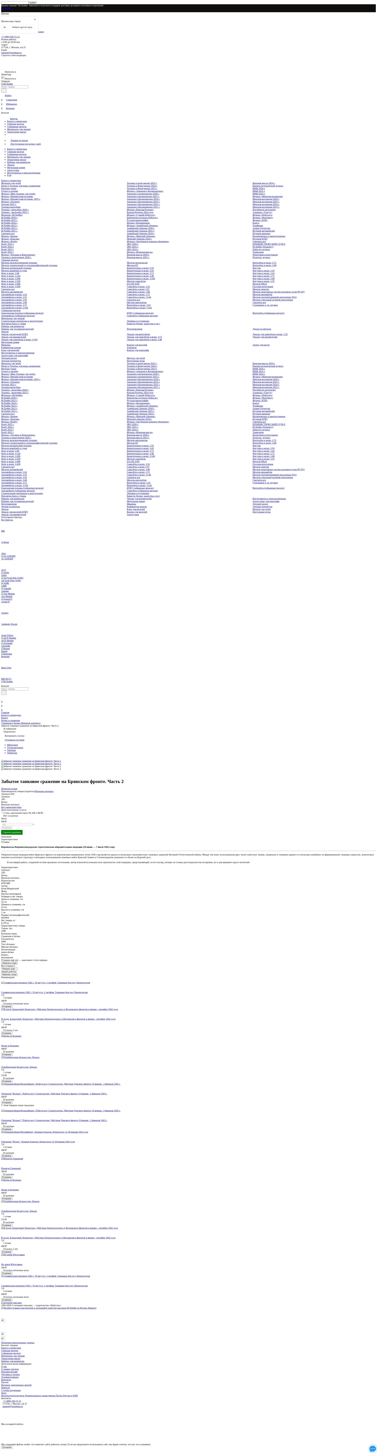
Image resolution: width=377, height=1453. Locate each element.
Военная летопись (44, 791)
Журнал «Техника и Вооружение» (18, 254)
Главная (5, 712)
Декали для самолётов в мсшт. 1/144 (19, 339)
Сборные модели (15, 124)
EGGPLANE (133, 284)
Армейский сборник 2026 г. (141, 228)
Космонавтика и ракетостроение (269, 236)
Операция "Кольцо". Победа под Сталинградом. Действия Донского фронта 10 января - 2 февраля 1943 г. (54, 1093)
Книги (256, 223)
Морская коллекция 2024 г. (266, 204)
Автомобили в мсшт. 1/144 (14, 308)
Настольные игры (136, 361)
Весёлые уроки (8, 188)
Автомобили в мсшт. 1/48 (14, 302)
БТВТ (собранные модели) (140, 313)
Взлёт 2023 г (7, 249)
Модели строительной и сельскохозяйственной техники (29, 265)
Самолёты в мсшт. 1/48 (138, 292)
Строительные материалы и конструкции (22, 321)
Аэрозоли (132, 347)
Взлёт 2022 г (7, 252)
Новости (5, 1387)
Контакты (6, 1379)
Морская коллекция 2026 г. (266, 199)
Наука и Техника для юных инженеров (20, 186)
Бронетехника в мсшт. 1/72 (140, 273)
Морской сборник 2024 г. (139, 239)
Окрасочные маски (16, 132)
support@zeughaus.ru (11, 52)
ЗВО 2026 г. (133, 244)
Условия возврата (10, 1377)
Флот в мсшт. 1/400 (10, 284)
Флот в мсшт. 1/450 (10, 286)
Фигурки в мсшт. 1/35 (264, 281)
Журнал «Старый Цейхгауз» (141, 215)
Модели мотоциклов (137, 262)
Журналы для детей (11, 183)
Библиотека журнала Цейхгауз (142, 217)
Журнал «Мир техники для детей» (18, 194)
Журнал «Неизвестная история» (17, 196)
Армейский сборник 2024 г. (141, 233)
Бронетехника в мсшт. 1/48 (140, 276)
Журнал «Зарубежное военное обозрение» (148, 241)
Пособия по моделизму (264, 209)
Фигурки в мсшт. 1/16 (264, 270)
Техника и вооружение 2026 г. (16, 257)
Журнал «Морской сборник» (141, 236)
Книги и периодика (17, 121)
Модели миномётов (262, 294)
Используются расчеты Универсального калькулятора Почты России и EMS (39, 1395)
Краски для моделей (137, 345)
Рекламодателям (9, 1372)
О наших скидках (10, 1369)
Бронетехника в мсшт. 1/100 (141, 278)
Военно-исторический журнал (268, 186)
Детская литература (11, 361)
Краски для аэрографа (138, 350)
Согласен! (6, 1447)
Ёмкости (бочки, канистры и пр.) (143, 323)
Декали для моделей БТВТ (14, 334)
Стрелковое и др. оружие (265, 305)
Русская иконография (137, 220)
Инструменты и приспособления (23, 173)
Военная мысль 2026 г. (138, 254)
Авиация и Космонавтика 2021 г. (143, 207)
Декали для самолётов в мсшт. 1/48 (144, 339)
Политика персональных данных (17, 1342)
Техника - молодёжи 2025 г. (15, 212)
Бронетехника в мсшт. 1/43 (140, 270)
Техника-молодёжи (10, 207)
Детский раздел (9, 358)
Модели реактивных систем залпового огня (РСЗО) (279, 292)
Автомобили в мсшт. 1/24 (14, 294)
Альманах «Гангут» (262, 212)
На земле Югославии (11, 1264)
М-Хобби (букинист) (263, 247)
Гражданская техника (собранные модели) (22, 313)
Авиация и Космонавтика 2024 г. (143, 199)
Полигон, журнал (261, 257)
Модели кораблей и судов (14, 270)
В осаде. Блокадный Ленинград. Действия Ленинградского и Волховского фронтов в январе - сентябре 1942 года (58, 1019)
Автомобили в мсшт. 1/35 (14, 297)
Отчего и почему (9, 191)
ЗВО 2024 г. (133, 249)
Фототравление (134, 329)
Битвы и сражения (10, 720)
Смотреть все (8, 233)
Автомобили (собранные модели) (18, 315)
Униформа (258, 225)
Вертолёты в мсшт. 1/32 (139, 305)
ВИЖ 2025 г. (259, 191)
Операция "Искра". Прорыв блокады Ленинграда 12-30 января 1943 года (38, 1141)
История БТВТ (260, 239)
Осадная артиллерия (263, 286)
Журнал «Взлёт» (9, 241)
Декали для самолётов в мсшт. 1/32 (270, 334)
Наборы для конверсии (18, 162)
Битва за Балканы (10, 1045)
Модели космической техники (16, 268)
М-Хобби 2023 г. (9, 225)
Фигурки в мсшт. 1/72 (264, 276)
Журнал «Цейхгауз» (263, 215)
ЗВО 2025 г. (133, 247)
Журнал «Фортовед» (263, 217)
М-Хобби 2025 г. (9, 220)
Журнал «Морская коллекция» (268, 196)
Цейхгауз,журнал (261, 249)
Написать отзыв (9, 963)
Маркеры (5, 345)
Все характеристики (11, 807)
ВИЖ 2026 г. (259, 188)
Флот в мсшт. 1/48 (10, 273)
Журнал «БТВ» (260, 220)
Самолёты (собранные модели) (142, 315)
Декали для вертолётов (138, 334)
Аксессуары (13, 170)
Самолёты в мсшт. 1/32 (138, 286)
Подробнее (6, 8)
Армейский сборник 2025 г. (141, 231)
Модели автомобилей (12, 292)
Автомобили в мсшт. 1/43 (14, 300)
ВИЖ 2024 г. (259, 194)
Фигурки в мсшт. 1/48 (264, 278)
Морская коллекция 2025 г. (266, 201)
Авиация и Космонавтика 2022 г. (143, 204)
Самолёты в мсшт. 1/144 (139, 297)
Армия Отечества (261, 228)
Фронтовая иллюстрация (265, 254)
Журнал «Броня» (9, 236)
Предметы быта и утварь (13, 323)
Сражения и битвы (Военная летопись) (20, 723)
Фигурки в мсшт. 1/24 (264, 273)
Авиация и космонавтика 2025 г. (143, 196)
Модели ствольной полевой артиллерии (273, 300)
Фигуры (257, 268)
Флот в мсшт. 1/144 (10, 276)
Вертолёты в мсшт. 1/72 (264, 262)
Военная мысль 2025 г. (138, 257)
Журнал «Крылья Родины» (140, 209)
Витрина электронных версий (16, 1385)
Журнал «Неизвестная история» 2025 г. (20, 199)
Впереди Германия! (11, 1168)
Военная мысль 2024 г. (264, 183)
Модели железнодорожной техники (19, 262)
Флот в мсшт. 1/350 (10, 281)
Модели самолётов (136, 281)
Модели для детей (136, 358)
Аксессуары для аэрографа (14, 355)
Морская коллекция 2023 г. (266, 207)
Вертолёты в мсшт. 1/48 (264, 265)
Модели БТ (132, 265)
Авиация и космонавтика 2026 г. (143, 194)
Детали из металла (262, 329)
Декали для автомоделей (265, 337)
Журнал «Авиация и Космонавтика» (145, 191)
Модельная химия (16, 167)
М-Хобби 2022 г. (9, 228)
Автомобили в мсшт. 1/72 (14, 305)
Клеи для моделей (10, 350)
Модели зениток (261, 289)
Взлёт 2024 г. (7, 247)
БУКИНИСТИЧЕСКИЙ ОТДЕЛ (269, 244)
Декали (10, 165)
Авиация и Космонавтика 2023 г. (143, 201)
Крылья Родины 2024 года (140, 212)
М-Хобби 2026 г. (9, 217)
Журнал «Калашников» (138, 223)
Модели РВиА (260, 284)
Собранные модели (17, 126)
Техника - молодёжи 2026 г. (15, 209)
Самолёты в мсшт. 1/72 (138, 294)
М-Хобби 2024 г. (9, 223)
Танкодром (258, 252)
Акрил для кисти (261, 345)
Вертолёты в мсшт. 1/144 (139, 308)
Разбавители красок (11, 347)
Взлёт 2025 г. (7, 244)
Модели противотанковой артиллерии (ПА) (275, 297)
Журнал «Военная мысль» (140, 252)
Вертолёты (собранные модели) (268, 313)
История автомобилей (264, 231)
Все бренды (7, 520)
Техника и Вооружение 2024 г (142, 186)
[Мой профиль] (3, 697)
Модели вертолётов (137, 302)
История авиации (261, 233)
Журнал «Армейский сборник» (142, 225)
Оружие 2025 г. (8, 204)
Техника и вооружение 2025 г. (142, 183)
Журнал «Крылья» (10, 239)
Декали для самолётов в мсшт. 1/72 (144, 337)
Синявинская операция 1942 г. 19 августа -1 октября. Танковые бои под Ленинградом (44, 992)
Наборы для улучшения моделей (17, 329)
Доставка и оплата (10, 1374)
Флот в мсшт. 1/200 (10, 278)
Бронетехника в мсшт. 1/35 (140, 268)
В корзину (6, 828)
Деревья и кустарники (138, 321)
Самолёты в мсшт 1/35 (138, 289)
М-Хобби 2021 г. (9, 231)
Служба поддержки (11, 1390)
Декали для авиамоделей (13, 337)
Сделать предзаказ (12, 832)
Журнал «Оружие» (10, 201)
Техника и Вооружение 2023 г (142, 188)
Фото (3, 1393)
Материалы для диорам (18, 129)
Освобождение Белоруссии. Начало (19, 1067)
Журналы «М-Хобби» (12, 215)
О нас (4, 1366)
